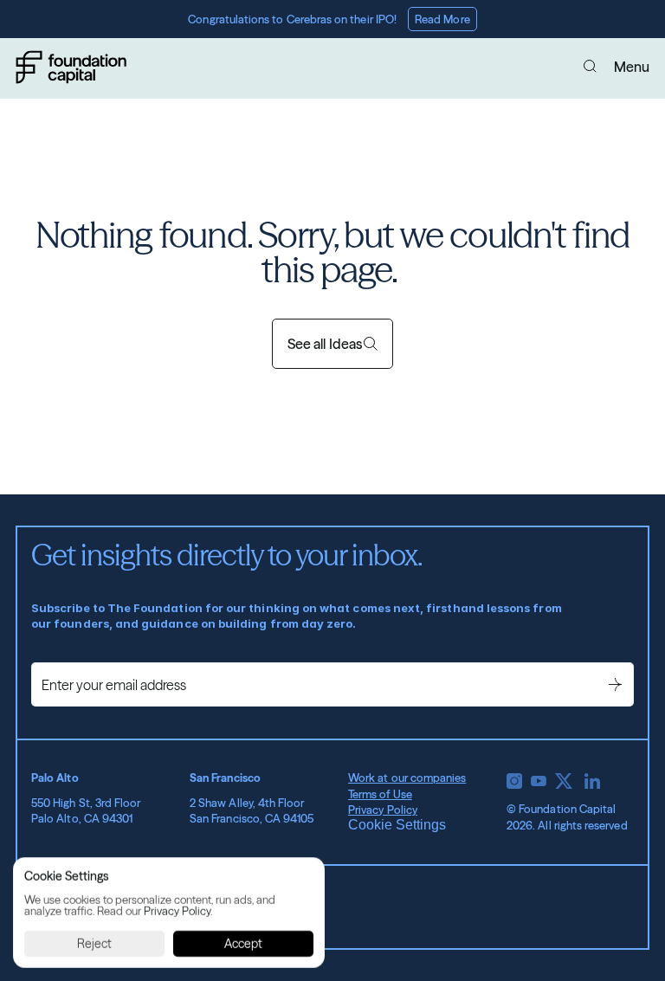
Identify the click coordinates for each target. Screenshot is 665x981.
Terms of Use (380, 794)
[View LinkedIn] (592, 781)
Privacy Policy (382, 809)
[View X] (563, 781)
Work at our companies (407, 777)
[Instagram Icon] (514, 781)
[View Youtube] (538, 781)
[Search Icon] (590, 66)
